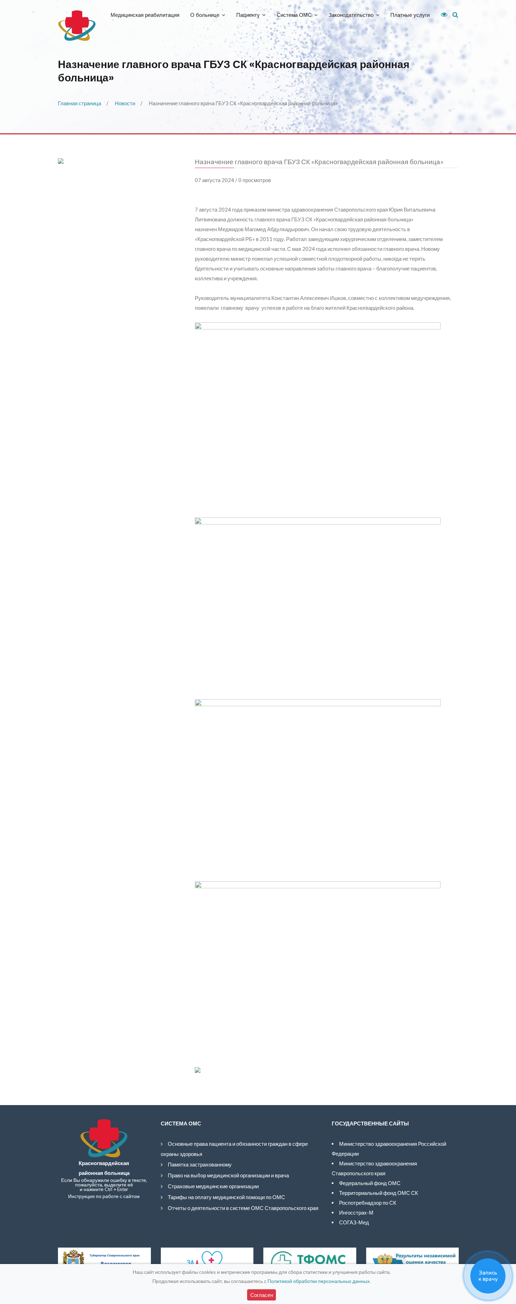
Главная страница (79, 103)
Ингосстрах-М (356, 1212)
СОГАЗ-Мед (354, 1222)
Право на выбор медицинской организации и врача (228, 1175)
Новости (125, 103)
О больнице (204, 15)
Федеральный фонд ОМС (370, 1183)
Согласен (261, 1295)
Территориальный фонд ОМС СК (378, 1193)
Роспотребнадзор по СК (367, 1202)
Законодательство (351, 15)
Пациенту (248, 15)
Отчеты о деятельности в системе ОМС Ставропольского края (243, 1208)
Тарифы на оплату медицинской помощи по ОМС (226, 1197)
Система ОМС (294, 15)
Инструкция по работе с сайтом (104, 1196)
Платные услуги (410, 15)
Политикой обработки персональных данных (318, 1281)
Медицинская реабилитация (145, 15)
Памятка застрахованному (200, 1164)
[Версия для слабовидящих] (442, 15)
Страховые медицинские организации (213, 1186)
